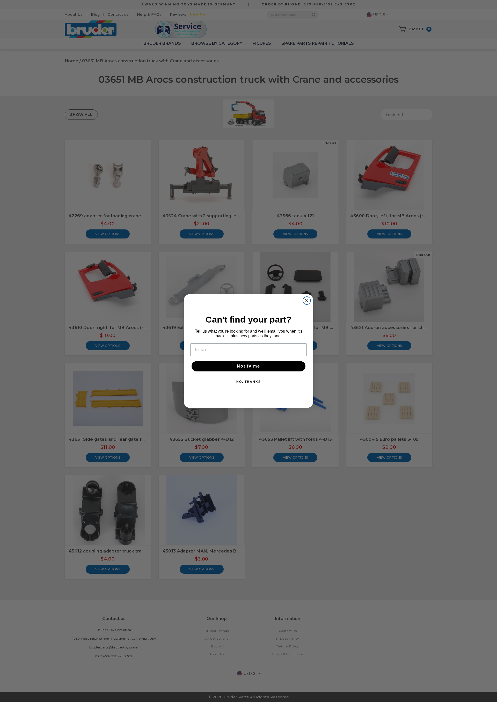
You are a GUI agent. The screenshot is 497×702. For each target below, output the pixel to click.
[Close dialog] (307, 300)
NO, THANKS (248, 382)
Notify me (248, 366)
